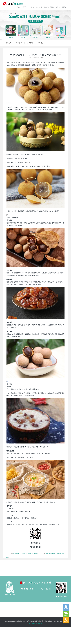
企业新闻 (8, 43)
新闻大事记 (39, 7)
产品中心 (32, 7)
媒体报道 (30, 43)
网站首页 (19, 7)
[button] (5, 25)
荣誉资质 (52, 7)
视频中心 (58, 7)
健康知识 (46, 7)
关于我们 (25, 7)
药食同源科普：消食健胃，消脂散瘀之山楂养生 (26, 553)
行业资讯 (19, 43)
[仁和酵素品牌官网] (13, 3)
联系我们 (64, 7)
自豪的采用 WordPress (35, 623)
